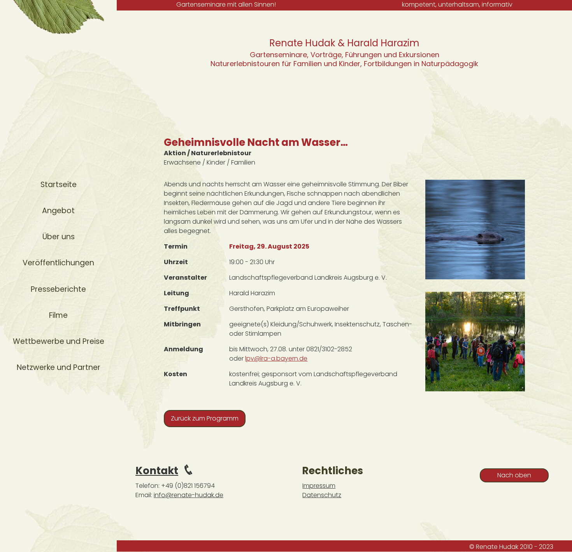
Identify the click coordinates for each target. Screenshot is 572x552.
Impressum (318, 485)
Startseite (58, 184)
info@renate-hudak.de (188, 495)
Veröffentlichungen (58, 263)
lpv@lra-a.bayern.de (276, 358)
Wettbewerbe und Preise (58, 341)
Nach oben (514, 475)
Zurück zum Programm (205, 418)
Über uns (58, 236)
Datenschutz (321, 495)
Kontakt (156, 471)
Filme (58, 315)
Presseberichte (58, 289)
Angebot (58, 210)
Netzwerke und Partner (58, 367)
